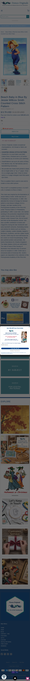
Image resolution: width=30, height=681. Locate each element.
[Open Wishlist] (27, 678)
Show (15, 678)
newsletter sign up (4, 344)
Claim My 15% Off (15, 348)
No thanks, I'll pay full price (15, 350)
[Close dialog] (29, 327)
